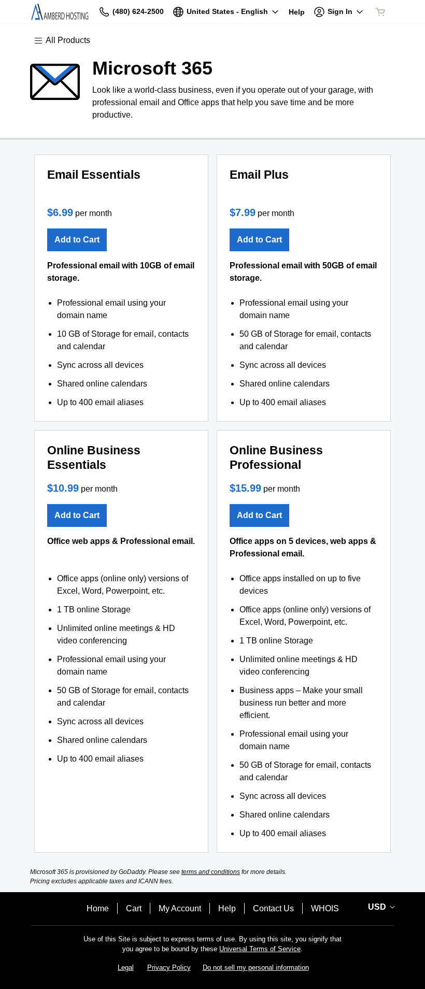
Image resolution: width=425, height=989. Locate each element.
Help (227, 908)
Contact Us (273, 908)
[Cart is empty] (380, 12)
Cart (133, 908)
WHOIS (325, 908)
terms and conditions (210, 872)
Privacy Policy (169, 967)
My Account (180, 908)
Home (98, 908)
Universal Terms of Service (260, 949)
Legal (126, 967)
